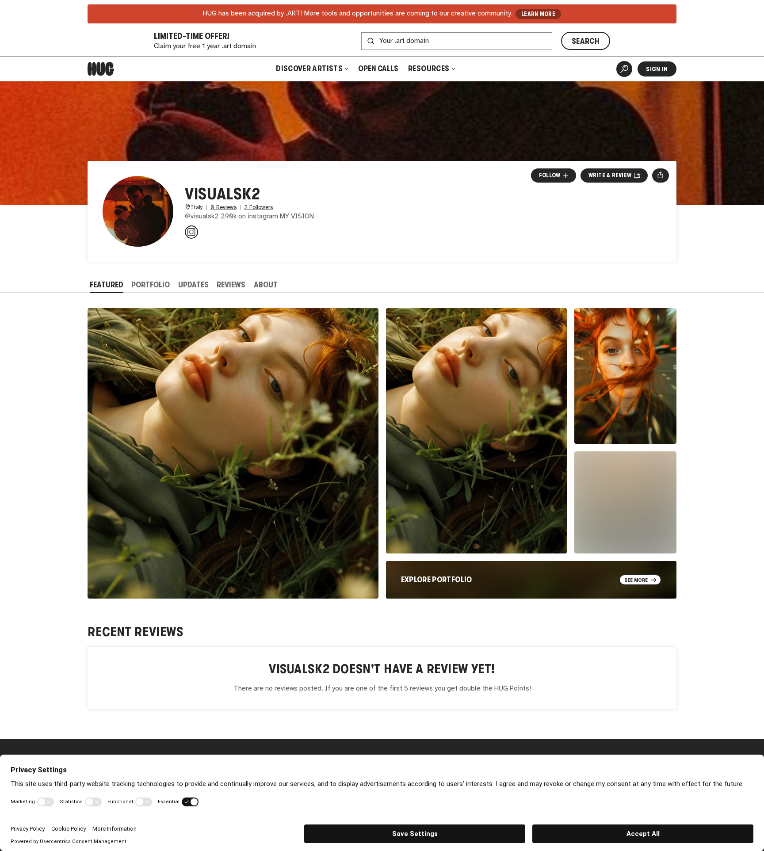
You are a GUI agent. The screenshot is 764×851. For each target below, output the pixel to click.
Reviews (231, 284)
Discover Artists (309, 68)
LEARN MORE (538, 14)
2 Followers (258, 207)
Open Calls (378, 68)
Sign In (657, 69)
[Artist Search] (624, 69)
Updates (193, 284)
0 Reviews (223, 207)
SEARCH (586, 41)
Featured (106, 284)
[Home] (101, 68)
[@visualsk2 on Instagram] (191, 232)
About (266, 284)
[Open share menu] (660, 175)
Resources (429, 68)
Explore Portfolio (436, 579)
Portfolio (150, 284)
